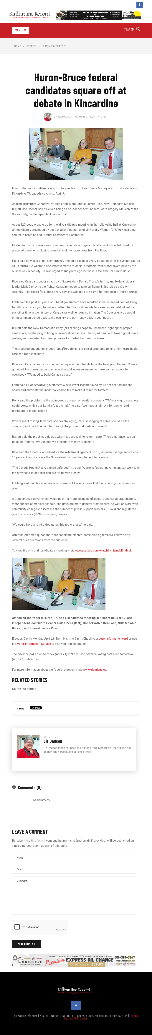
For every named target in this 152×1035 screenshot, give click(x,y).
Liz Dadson (65, 116)
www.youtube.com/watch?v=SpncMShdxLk (103, 550)
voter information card (113, 638)
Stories (31, 46)
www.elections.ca (94, 669)
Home (17, 46)
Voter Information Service (34, 644)
